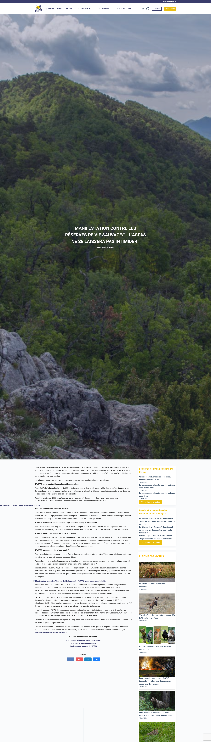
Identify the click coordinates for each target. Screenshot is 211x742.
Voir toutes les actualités (150, 502)
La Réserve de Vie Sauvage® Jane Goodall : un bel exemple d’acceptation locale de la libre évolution (156, 530)
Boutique (121, 9)
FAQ (129, 9)
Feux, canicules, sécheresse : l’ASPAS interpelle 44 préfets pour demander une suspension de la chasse (155, 681)
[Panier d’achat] (143, 9)
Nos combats (87, 9)
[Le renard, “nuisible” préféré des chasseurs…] (157, 572)
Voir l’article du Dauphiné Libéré (83, 643)
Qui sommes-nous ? (54, 9)
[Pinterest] (79, 659)
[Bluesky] (96, 659)
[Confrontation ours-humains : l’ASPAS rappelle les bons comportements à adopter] (157, 701)
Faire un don (170, 9)
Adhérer (157, 9)
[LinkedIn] (88, 659)
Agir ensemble (105, 9)
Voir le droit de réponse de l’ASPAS (83, 646)
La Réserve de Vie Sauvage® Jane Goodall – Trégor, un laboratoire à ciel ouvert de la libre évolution (157, 521)
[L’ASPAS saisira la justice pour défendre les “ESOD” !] (157, 635)
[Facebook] (70, 659)
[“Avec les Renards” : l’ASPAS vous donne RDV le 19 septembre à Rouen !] (157, 604)
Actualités (71, 9)
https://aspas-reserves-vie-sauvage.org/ (51, 632)
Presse (111, 248)
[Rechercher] (148, 8)
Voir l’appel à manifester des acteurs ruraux (83, 640)
